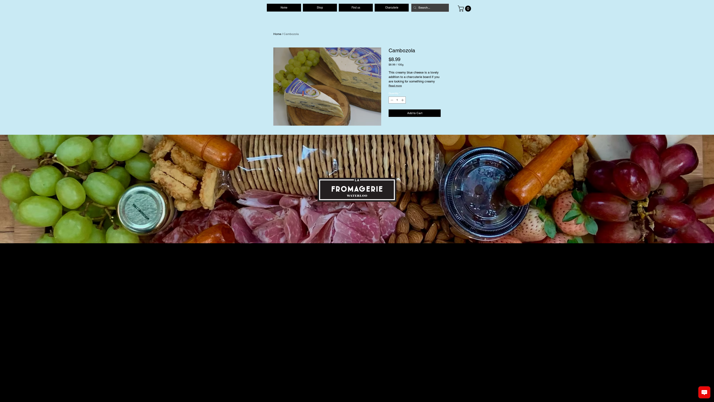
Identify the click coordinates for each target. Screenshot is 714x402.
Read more (395, 85)
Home (277, 34)
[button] (465, 9)
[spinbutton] (397, 100)
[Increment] (403, 100)
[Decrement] (391, 100)
